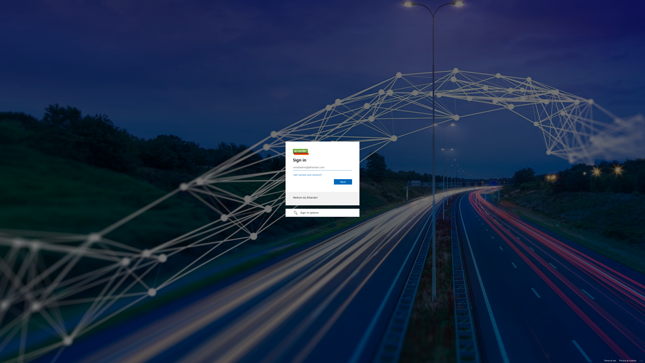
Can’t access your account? (307, 174)
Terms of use (610, 360)
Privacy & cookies (627, 360)
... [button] (642, 360)
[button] (322, 213)
